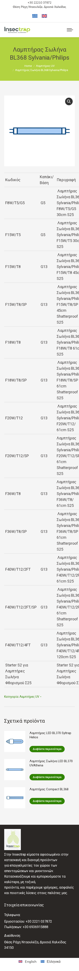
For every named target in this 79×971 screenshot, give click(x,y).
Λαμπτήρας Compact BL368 (48, 789)
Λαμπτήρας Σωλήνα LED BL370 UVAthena (51, 763)
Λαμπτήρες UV (29, 696)
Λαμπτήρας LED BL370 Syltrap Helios (50, 735)
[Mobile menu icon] (70, 30)
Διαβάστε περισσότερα (47, 749)
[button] (69, 101)
